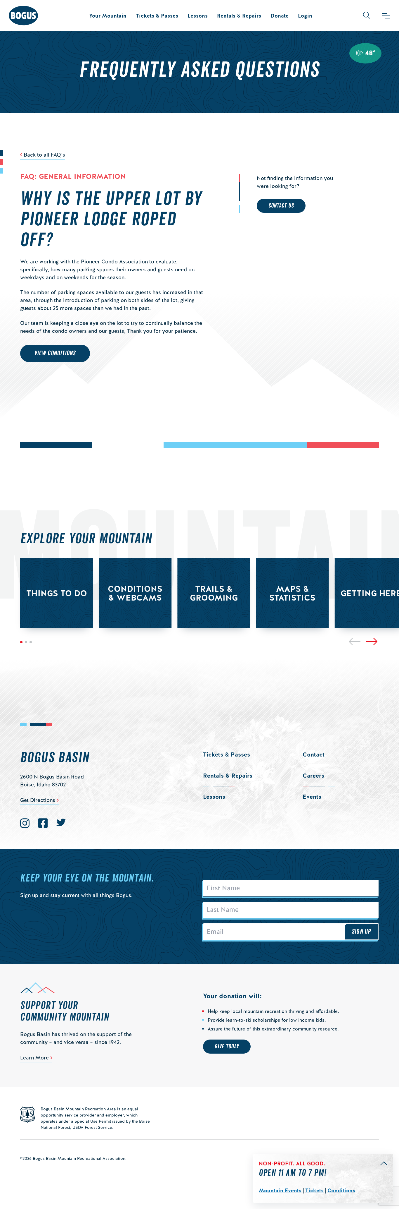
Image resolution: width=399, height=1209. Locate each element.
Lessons (198, 15)
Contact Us (281, 206)
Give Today (227, 1046)
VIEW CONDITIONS (55, 353)
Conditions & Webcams (135, 593)
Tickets (314, 1190)
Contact (314, 754)
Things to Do (56, 593)
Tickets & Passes (157, 15)
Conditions (341, 1190)
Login (305, 15)
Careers (313, 775)
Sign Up (361, 931)
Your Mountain (107, 15)
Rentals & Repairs (239, 15)
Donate (279, 15)
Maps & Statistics (292, 593)
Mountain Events (280, 1190)
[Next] (371, 641)
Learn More (34, 1057)
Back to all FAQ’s (44, 154)
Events (312, 796)
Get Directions (37, 800)
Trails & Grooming (214, 593)
